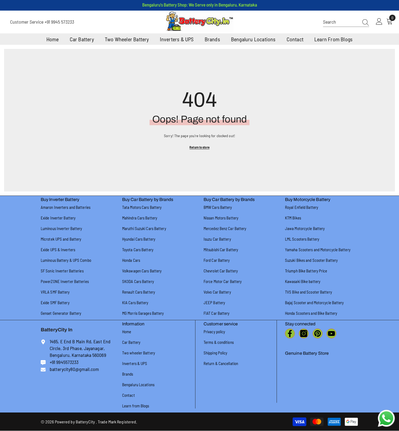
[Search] (346, 22)
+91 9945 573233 (59, 22)
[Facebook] (290, 333)
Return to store (199, 147)
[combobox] (341, 22)
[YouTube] (331, 333)
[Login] (379, 21)
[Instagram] (304, 333)
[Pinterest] (317, 333)
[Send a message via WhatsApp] (386, 418)
